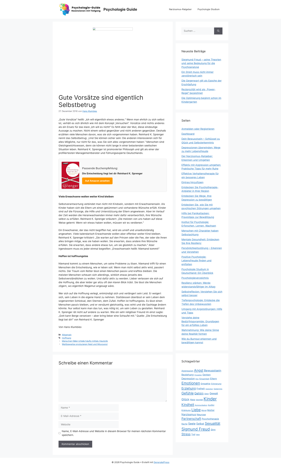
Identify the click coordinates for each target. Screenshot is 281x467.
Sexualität (212, 423)
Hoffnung (66, 338)
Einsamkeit (204, 379)
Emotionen (190, 383)
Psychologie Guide (120, 9)
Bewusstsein (212, 370)
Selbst (200, 423)
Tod (193, 434)
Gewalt (214, 393)
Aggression (187, 371)
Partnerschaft (191, 418)
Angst (198, 370)
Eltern (213, 378)
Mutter (211, 410)
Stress (186, 434)
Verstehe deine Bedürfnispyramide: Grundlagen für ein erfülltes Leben (200, 321)
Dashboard (188, 133)
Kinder (210, 398)
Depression (188, 378)
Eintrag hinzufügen (192, 182)
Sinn (213, 429)
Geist (206, 394)
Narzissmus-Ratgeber (180, 9)
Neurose (201, 414)
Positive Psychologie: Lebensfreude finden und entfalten (196, 260)
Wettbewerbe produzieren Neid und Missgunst (85, 344)
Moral (204, 410)
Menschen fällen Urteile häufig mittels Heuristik (85, 341)
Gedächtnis (218, 389)
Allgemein (66, 334)
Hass (192, 399)
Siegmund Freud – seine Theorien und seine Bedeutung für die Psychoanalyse (201, 63)
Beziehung (187, 374)
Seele (192, 423)
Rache (184, 424)
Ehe (197, 379)
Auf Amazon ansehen (97, 180)
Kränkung (186, 410)
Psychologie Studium (209, 9)
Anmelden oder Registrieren (197, 128)
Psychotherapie (210, 418)
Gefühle (187, 393)
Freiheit (201, 388)
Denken (207, 374)
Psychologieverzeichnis (195, 277)
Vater (198, 435)
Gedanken (209, 389)
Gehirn (199, 393)
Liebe (196, 410)
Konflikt (211, 405)
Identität (199, 400)
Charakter (198, 375)
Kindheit (187, 405)
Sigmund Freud (195, 429)
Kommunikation (201, 405)
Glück (185, 399)
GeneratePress (161, 462)
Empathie (205, 383)
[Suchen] (218, 30)
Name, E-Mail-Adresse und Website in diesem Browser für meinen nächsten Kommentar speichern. (114, 433)
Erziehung (188, 388)
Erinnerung (216, 384)
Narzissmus (188, 414)
